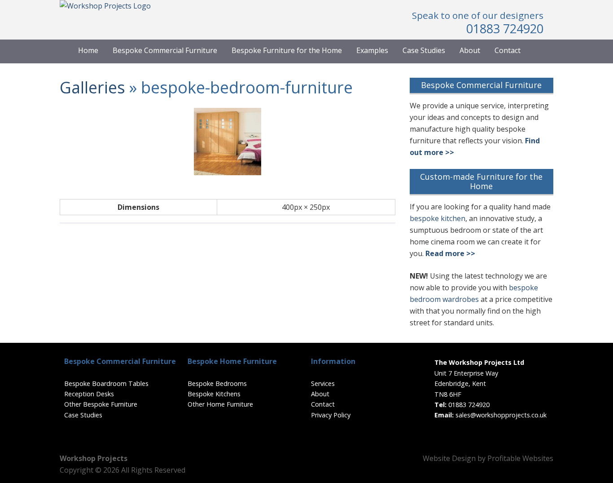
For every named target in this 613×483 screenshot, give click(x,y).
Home (88, 50)
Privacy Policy (330, 415)
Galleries (92, 87)
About (470, 50)
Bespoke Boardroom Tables (106, 383)
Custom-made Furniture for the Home (481, 181)
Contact (508, 50)
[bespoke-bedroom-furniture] (227, 172)
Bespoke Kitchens (214, 394)
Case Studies (424, 50)
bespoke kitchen (437, 218)
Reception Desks (89, 394)
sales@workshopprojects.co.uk (501, 415)
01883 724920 (504, 28)
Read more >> (450, 253)
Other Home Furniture (220, 404)
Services (323, 383)
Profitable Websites (520, 458)
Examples (372, 50)
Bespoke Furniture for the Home (287, 50)
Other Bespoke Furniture (100, 404)
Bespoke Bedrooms (217, 383)
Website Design (449, 458)
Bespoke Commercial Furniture (165, 50)
